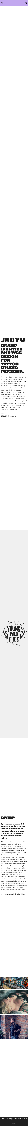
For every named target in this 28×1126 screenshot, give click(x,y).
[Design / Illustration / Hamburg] (2, 3)
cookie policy (9, 1119)
